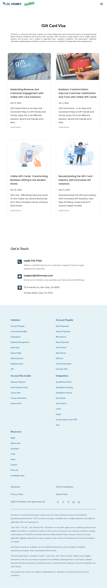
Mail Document (17, 358)
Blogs (13, 438)
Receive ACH (16, 403)
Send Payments (62, 326)
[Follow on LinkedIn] (79, 502)
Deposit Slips (16, 353)
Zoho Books (61, 398)
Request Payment (18, 382)
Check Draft (15, 393)
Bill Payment (61, 337)
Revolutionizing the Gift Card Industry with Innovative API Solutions (75, 180)
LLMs (13, 454)
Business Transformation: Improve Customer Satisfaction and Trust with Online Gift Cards (77, 93)
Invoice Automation (64, 364)
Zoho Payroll (61, 403)
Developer (15, 449)
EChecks (59, 358)
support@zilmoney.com (38, 275)
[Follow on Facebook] (63, 502)
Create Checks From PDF (66, 420)
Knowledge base (17, 475)
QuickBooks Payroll (64, 393)
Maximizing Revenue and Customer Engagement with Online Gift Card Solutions (26, 93)
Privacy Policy (17, 494)
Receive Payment (63, 331)
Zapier (58, 414)
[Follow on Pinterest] (68, 502)
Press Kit (14, 470)
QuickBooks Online (64, 382)
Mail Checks (61, 353)
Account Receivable (19, 331)
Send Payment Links (19, 387)
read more (15, 127)
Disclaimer (15, 487)
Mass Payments (62, 342)
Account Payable (18, 326)
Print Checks (61, 347)
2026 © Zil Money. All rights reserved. (28, 501)
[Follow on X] (58, 502)
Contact (14, 465)
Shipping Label (17, 364)
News (13, 459)
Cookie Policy (62, 494)
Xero (58, 425)
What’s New (15, 443)
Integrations (15, 337)
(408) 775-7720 (33, 260)
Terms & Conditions (64, 487)
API (12, 369)
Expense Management (20, 342)
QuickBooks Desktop (64, 387)
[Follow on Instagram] (74, 502)
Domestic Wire (62, 369)
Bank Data (15, 347)
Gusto (58, 409)
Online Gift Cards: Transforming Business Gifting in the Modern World (29, 180)
